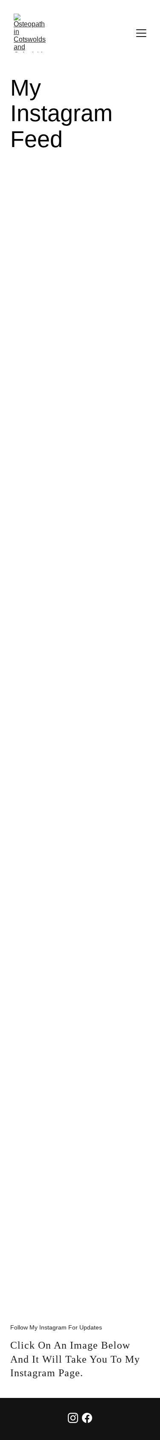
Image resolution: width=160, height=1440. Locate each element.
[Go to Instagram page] (73, 1418)
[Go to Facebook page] (87, 1418)
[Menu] (141, 33)
